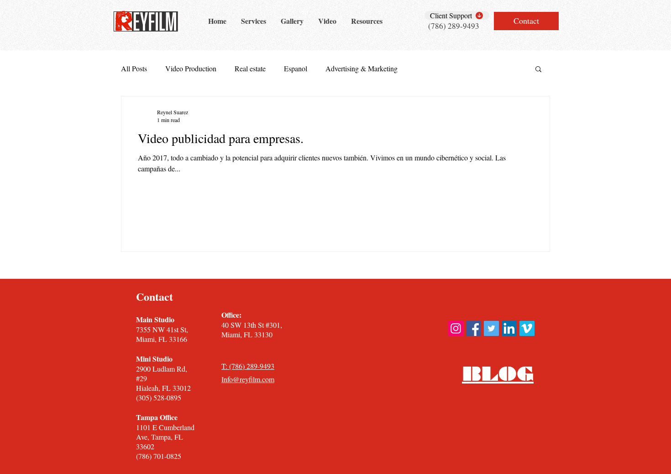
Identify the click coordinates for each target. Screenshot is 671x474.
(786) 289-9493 (453, 26)
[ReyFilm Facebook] (473, 328)
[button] (538, 70)
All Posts (134, 68)
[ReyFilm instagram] (455, 328)
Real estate (250, 68)
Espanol (295, 68)
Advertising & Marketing (361, 68)
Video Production (190, 68)
